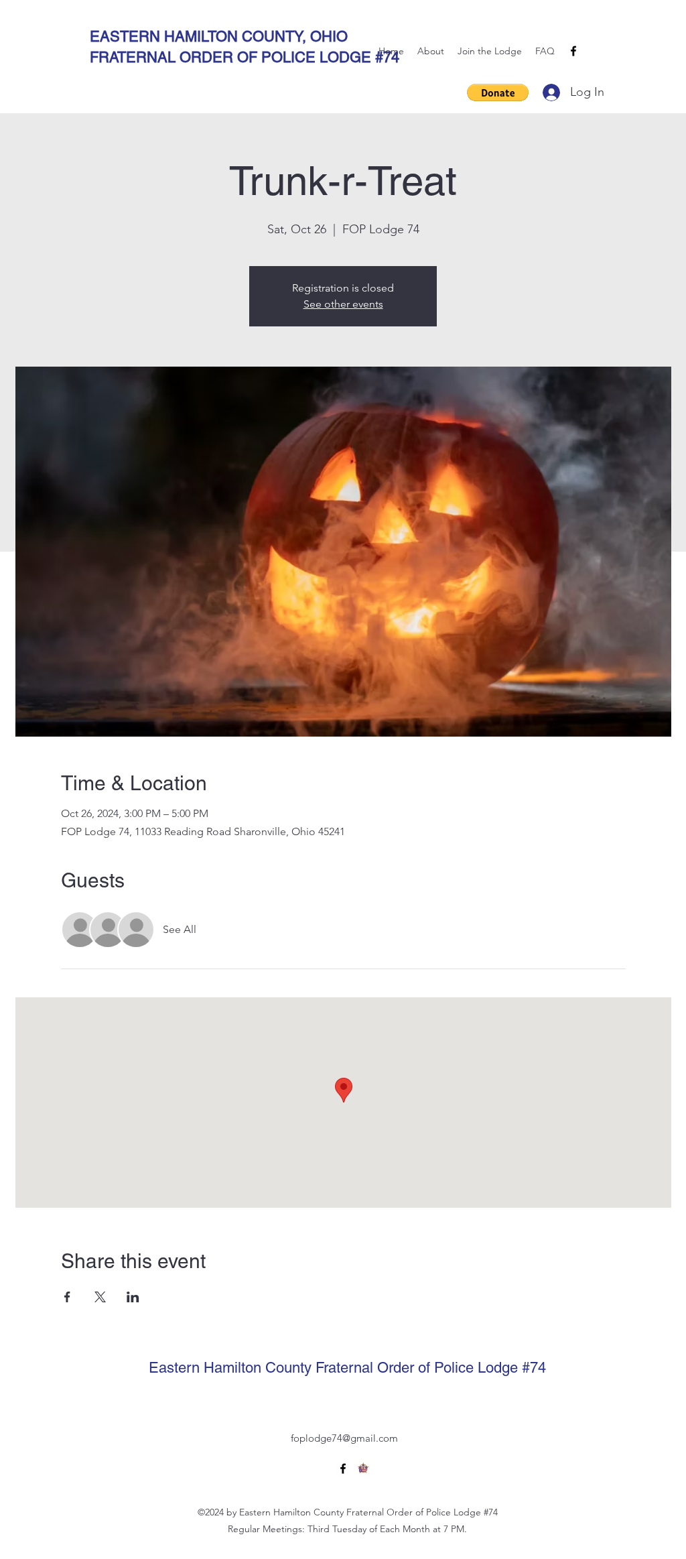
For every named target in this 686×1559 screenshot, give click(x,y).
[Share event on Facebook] (67, 1297)
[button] (498, 92)
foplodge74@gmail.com (344, 1438)
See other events (343, 304)
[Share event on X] (100, 1297)
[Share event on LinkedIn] (133, 1297)
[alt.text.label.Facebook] (573, 51)
